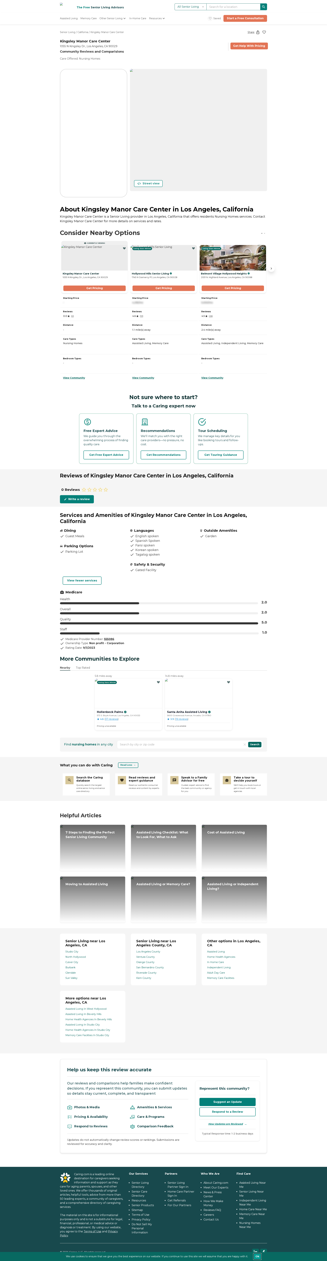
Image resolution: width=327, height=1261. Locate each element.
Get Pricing (94, 288)
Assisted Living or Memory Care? (163, 884)
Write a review (79, 499)
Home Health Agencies (221, 956)
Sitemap (137, 1210)
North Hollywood (75, 956)
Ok (257, 1256)
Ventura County (145, 956)
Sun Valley (71, 978)
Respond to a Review (227, 1111)
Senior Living (67, 32)
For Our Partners (179, 1205)
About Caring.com (216, 1182)
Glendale (70, 972)
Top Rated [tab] (83, 667)
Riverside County (146, 972)
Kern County (143, 978)
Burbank (70, 967)
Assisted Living (216, 951)
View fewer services (82, 580)
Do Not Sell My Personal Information (142, 1228)
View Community (74, 377)
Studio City (71, 951)
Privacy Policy (141, 1219)
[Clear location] (245, 744)
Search (254, 744)
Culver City (71, 962)
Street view (151, 183)
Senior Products (143, 1205)
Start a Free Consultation (245, 18)
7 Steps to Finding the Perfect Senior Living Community (90, 835)
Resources (139, 1200)
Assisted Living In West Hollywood (85, 1008)
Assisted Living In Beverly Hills (83, 1014)
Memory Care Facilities (220, 978)
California (82, 32)
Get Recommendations (163, 454)
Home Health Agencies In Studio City (87, 1029)
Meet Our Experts (216, 1187)
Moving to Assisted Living (87, 884)
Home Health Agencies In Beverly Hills (88, 1019)
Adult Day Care (216, 972)
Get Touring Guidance (220, 454)
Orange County (145, 962)
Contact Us (211, 1219)
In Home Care (215, 962)
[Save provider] (264, 32)
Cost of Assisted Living (226, 832)
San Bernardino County (150, 967)
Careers (209, 1214)
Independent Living (219, 967)
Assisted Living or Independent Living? (232, 886)
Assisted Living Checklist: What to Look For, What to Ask (162, 835)
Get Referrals (177, 1200)
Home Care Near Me (253, 1209)
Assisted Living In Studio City (82, 1024)
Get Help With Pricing (249, 46)
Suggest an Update (227, 1102)
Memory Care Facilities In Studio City (87, 1035)
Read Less (126, 765)
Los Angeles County (148, 951)
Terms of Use (92, 1231)
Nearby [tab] (65, 667)
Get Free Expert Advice (106, 454)
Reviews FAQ (212, 1210)
